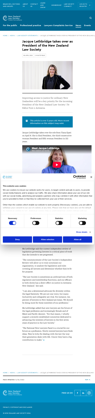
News (12, 36)
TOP (86, 380)
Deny (17, 240)
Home (5, 36)
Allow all (77, 240)
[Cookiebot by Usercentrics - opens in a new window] (75, 177)
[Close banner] (91, 177)
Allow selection (47, 240)
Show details (81, 232)
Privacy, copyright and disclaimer (17, 407)
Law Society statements (27, 36)
